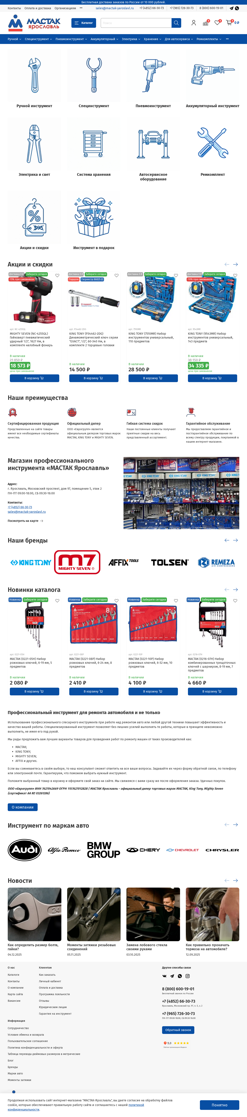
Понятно (220, 1105)
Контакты (14, 8)
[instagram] (187, 976)
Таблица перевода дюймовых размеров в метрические (44, 1054)
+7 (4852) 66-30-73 (152, 8)
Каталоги (13, 974)
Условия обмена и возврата (26, 1034)
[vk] (164, 976)
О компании (23, 807)
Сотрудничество (18, 1028)
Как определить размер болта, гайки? (33, 947)
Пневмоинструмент (70, 39)
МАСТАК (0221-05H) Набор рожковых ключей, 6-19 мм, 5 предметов (31, 662)
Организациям (65, 8)
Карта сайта (15, 994)
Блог (11, 1060)
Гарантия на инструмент (55, 1013)
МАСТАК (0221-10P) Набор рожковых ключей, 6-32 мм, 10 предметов (150, 662)
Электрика (129, 39)
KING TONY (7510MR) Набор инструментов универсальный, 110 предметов (151, 337)
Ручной (13, 39)
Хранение (151, 39)
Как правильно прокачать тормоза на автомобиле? (207, 947)
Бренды (13, 1067)
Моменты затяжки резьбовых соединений (91, 947)
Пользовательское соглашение (28, 1041)
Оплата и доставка (38, 8)
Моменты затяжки (19, 1080)
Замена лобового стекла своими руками (146, 947)
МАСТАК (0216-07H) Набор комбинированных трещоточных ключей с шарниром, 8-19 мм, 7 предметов (212, 664)
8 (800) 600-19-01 (211, 8)
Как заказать (47, 974)
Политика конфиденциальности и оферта (35, 1047)
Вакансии (14, 1000)
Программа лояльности (54, 994)
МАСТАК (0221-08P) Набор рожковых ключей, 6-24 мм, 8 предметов (90, 662)
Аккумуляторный (103, 39)
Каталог (87, 23)
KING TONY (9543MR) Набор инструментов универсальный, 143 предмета (210, 337)
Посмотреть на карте (23, 521)
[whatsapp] (180, 976)
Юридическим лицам (53, 1007)
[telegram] (172, 976)
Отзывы (44, 1000)
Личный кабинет (50, 981)
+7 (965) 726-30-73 (182, 8)
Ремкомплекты (207, 39)
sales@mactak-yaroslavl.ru (115, 8)
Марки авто (15, 1073)
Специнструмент (37, 39)
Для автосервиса (177, 39)
